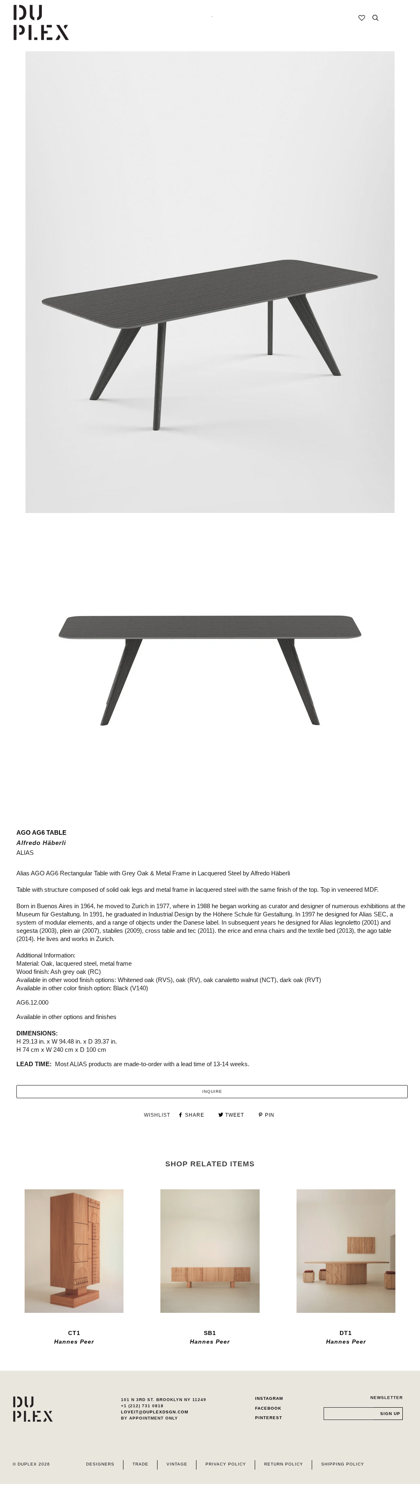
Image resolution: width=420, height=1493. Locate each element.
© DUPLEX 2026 (31, 1464)
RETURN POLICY (283, 1464)
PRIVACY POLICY (225, 1464)
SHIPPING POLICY (342, 1464)
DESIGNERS (100, 1464)
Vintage (177, 1464)
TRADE (140, 1464)
